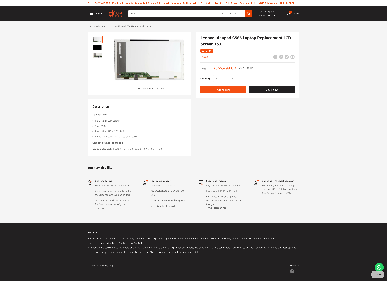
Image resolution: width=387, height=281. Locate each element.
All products (101, 26)
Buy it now (272, 89)
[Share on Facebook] (275, 57)
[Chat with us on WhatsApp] (379, 267)
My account (266, 15)
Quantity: (205, 78)
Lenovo (204, 57)
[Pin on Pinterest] (281, 57)
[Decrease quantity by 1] (216, 78)
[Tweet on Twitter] (287, 57)
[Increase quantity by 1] (232, 78)
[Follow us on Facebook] (292, 271)
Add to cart (223, 89)
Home (90, 26)
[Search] (248, 13)
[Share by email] (292, 57)
